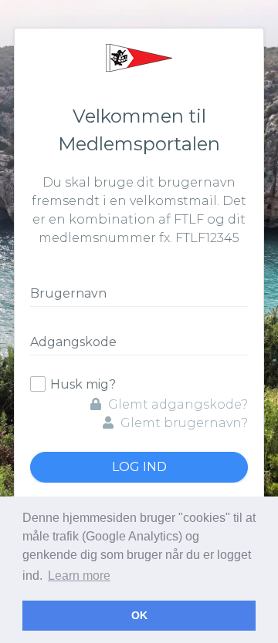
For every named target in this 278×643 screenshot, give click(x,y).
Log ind (139, 467)
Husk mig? (83, 384)
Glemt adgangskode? (176, 404)
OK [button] (139, 615)
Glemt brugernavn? (182, 423)
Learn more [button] (79, 575)
